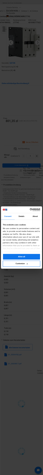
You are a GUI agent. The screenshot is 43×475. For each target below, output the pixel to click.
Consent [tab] (7, 216)
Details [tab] (21, 216)
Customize (20, 264)
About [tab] (35, 216)
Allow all (21, 257)
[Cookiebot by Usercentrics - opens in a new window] (30, 209)
